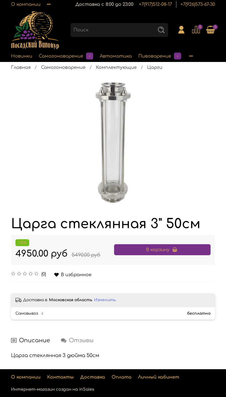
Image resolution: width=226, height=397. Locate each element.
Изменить (105, 300)
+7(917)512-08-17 (155, 4)
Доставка (92, 377)
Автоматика (116, 56)
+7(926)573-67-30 (198, 4)
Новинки (21, 56)
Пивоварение (154, 56)
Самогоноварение (61, 56)
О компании (26, 4)
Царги (154, 67)
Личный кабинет (158, 377)
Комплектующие (116, 67)
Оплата (121, 377)
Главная (21, 67)
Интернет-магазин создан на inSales (52, 389)
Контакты (60, 377)
